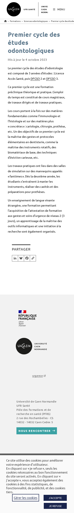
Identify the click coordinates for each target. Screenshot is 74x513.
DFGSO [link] (35, 78)
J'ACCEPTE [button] (55, 498)
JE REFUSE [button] (55, 506)
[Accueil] (5, 21)
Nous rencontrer (34, 430)
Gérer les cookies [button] (25, 498)
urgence (37, 375)
